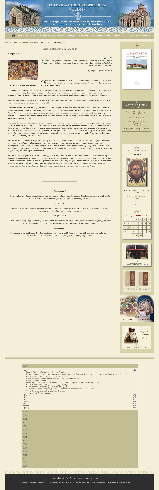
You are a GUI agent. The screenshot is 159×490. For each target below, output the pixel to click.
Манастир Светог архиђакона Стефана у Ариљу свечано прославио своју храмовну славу (62, 382)
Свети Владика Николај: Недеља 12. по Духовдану (46, 376)
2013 (25, 455)
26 (141, 231)
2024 (25, 415)
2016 (25, 444)
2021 (25, 426)
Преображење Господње (36, 380)
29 (133, 235)
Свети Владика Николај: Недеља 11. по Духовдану (46, 385)
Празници (34, 42)
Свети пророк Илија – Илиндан (38, 393)
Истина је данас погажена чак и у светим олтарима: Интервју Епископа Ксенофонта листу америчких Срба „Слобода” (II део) (76, 374)
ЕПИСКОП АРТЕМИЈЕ (39, 36)
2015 (25, 448)
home (14, 36)
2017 (25, 440)
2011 (25, 462)
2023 (25, 419)
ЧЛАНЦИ (70, 36)
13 (145, 223)
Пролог (137, 204)
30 (137, 235)
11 (137, 223)
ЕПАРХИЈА (57, 36)
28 (148, 231)
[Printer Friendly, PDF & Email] (107, 57)
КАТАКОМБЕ (83, 36)
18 (137, 227)
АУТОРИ (128, 36)
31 (141, 235)
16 (129, 227)
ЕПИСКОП (22, 36)
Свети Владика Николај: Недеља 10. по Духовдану (46, 387)
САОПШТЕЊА (97, 36)
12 (141, 223)
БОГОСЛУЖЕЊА (114, 36)
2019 (25, 433)
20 (145, 227)
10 (133, 223)
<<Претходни (128, 216)
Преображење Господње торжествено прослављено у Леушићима (53, 378)
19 (141, 227)
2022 (25, 422)
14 (148, 223)
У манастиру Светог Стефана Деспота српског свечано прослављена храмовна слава (61, 389)
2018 (25, 437)
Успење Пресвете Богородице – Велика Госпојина (46, 372)
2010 (25, 466)
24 (133, 231)
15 (125, 227)
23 (129, 231)
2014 (25, 451)
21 (148, 227)
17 (133, 227)
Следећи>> (145, 216)
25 (137, 231)
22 (125, 231)
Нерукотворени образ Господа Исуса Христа (137, 191)
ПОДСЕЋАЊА (142, 36)
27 (145, 231)
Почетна (8, 42)
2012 (25, 458)
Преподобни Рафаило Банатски (137, 198)
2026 (25, 366)
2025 (25, 412)
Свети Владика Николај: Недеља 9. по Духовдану (46, 391)
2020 (25, 430)
